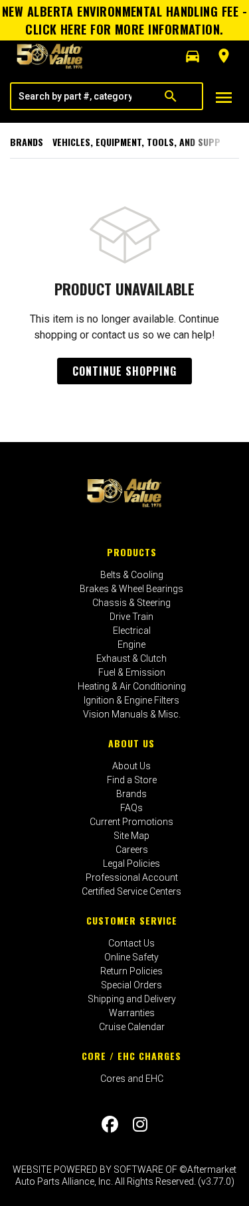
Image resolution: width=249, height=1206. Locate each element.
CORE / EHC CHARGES (131, 1056)
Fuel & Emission (131, 672)
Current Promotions (131, 821)
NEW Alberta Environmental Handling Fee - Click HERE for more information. (124, 20)
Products (132, 552)
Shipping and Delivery (132, 999)
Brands (26, 142)
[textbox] (75, 96)
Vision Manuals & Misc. (132, 714)
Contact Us (131, 943)
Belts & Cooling (131, 574)
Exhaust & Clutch (131, 658)
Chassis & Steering (131, 602)
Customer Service (131, 920)
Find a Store (132, 780)
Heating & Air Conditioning (132, 686)
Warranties (132, 1013)
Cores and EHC (131, 1078)
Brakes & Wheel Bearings (131, 588)
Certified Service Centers (131, 891)
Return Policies (131, 971)
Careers (132, 849)
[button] (192, 56)
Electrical (132, 630)
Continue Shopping (124, 371)
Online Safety (131, 957)
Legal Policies (131, 863)
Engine (131, 644)
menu (223, 97)
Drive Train (131, 616)
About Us (131, 743)
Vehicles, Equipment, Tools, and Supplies (145, 142)
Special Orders (131, 985)
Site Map (131, 835)
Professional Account (132, 877)
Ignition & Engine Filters (131, 700)
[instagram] (140, 1124)
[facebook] (110, 1124)
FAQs (131, 807)
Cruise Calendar (132, 1026)
